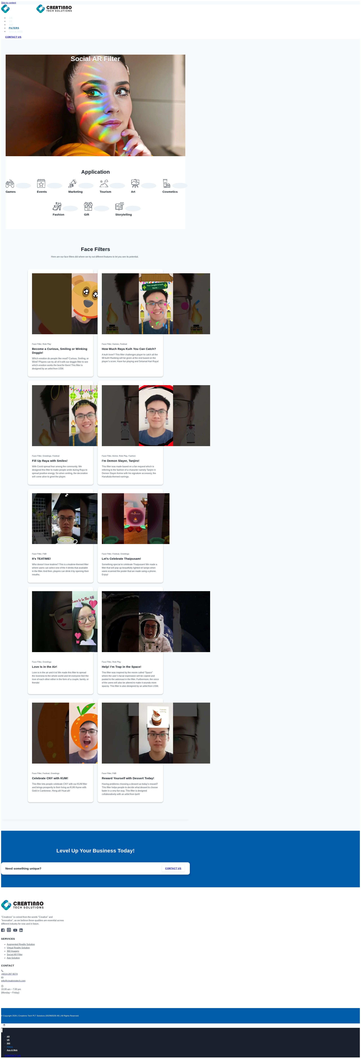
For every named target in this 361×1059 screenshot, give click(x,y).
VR (10, 21)
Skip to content (8, 3)
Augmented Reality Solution (21, 944)
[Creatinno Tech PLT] (36, 12)
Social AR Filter (14, 954)
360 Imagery (13, 951)
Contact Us (13, 37)
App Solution (13, 958)
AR (11, 18)
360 (11, 24)
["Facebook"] (3, 931)
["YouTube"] (15, 931)
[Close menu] (2, 1030)
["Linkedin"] (21, 931)
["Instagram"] (9, 931)
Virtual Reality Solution (18, 948)
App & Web (16, 31)
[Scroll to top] (4, 1026)
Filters (14, 28)
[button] (34, 338)
